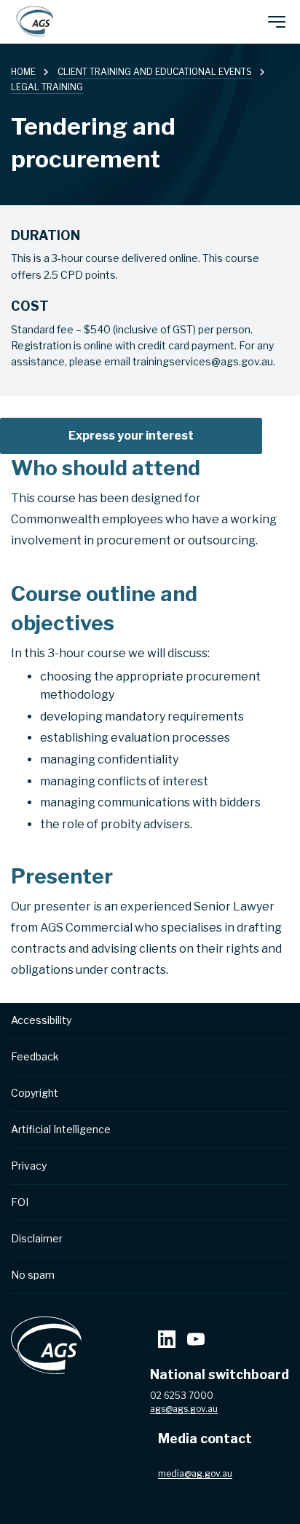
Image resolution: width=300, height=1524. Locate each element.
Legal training (47, 87)
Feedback (35, 1056)
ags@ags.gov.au (184, 1408)
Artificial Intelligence (61, 1129)
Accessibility (41, 1020)
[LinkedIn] (166, 1341)
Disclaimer (37, 1238)
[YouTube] (196, 1341)
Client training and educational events (155, 71)
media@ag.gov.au (195, 1473)
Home (23, 71)
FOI (19, 1202)
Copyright (34, 1093)
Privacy (29, 1165)
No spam (33, 1275)
